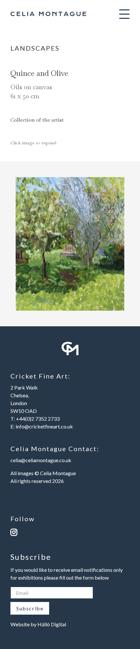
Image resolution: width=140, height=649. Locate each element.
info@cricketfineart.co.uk (44, 426)
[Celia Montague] (48, 13)
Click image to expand (33, 143)
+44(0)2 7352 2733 (38, 418)
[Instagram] (70, 532)
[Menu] (124, 14)
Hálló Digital (51, 624)
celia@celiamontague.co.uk (40, 460)
